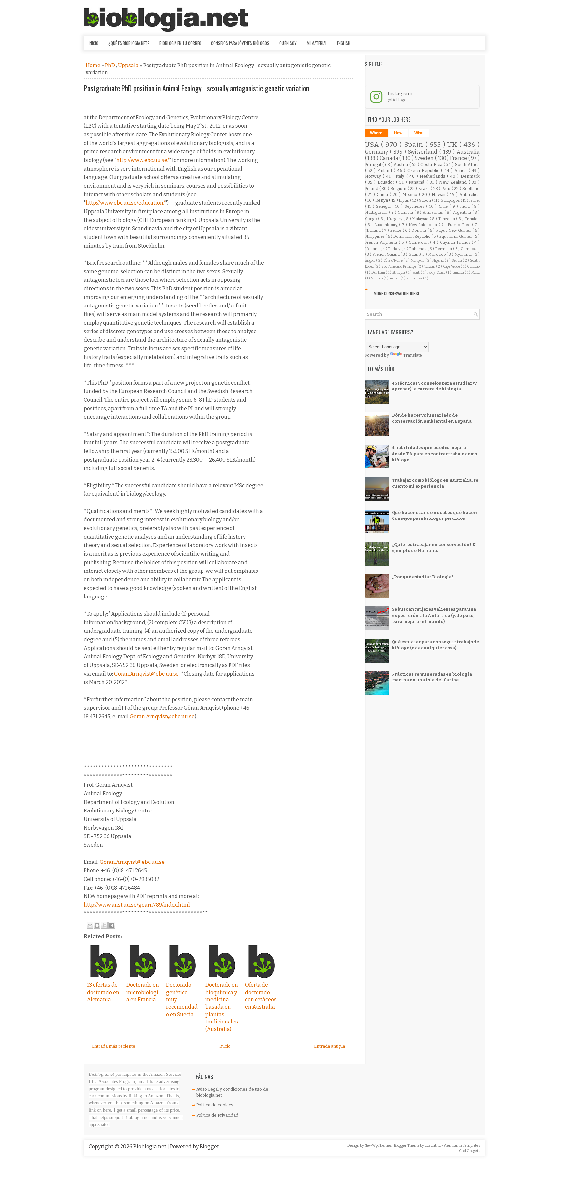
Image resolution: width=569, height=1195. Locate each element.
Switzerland (423, 152)
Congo (371, 218)
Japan (404, 200)
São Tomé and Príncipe (399, 266)
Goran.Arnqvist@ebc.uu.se (146, 674)
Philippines (375, 236)
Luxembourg (386, 224)
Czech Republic (424, 170)
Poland (372, 188)
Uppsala (129, 65)
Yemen (394, 278)
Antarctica (469, 194)
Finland (385, 170)
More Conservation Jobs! (396, 293)
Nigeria (438, 260)
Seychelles (415, 206)
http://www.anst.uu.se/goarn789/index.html (137, 905)
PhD (110, 65)
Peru (446, 188)
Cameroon (419, 242)
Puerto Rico (460, 224)
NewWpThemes (379, 1145)
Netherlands (433, 176)
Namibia (405, 212)
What (419, 133)
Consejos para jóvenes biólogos (240, 43)
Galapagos (450, 200)
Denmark (470, 176)
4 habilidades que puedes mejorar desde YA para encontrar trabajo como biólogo (434, 453)
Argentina (462, 212)
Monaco (377, 278)
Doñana (419, 230)
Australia (468, 152)
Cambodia (470, 248)
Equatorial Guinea (456, 236)
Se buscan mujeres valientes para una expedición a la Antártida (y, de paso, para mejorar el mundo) (434, 615)
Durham (378, 272)
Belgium (398, 188)
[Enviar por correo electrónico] (90, 925)
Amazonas (433, 212)
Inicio (93, 43)
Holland (373, 248)
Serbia (457, 260)
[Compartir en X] (104, 925)
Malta (475, 272)
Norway (374, 176)
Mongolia (418, 260)
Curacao (473, 266)
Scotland (471, 188)
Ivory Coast (436, 272)
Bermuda (444, 248)
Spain (414, 145)
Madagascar (377, 212)
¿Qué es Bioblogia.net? (128, 43)
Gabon (425, 200)
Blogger (209, 1146)
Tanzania (447, 218)
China (383, 194)
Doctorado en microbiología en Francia (142, 992)
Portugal (373, 164)
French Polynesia (382, 242)
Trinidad (472, 218)
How (398, 133)
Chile (444, 206)
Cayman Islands (456, 242)
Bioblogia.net (150, 1146)
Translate (412, 355)
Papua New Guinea (454, 230)
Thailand (373, 230)
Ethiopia (399, 272)
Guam (414, 254)
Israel (474, 200)
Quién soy (288, 43)
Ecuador (387, 182)
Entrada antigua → (332, 1046)
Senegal (384, 206)
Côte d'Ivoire (393, 260)
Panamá (417, 182)
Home (93, 65)
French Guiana (386, 254)
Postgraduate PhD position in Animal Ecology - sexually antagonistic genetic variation (196, 88)
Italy (401, 176)
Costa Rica (431, 164)
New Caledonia (424, 224)
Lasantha (433, 1145)
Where (376, 133)
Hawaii (439, 194)
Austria (401, 164)
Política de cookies (214, 1104)
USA (373, 145)
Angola (370, 260)
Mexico (410, 194)
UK (453, 145)
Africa (461, 170)
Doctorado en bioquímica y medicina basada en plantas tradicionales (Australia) (221, 1007)
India (465, 206)
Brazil (424, 188)
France (459, 158)
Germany (377, 152)
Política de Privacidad (217, 1115)
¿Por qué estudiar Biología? (423, 576)
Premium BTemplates (462, 1145)
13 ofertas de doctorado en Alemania (103, 992)
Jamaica (458, 272)
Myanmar (463, 254)
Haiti (417, 272)
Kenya (382, 200)
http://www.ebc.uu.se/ (142, 160)
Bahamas (418, 248)
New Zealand (453, 182)
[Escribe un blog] (97, 925)
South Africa (467, 164)
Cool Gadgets (469, 1151)
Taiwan (430, 266)
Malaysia (420, 218)
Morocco (437, 254)
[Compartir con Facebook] (111, 925)
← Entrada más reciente (110, 1046)
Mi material (317, 43)
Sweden (425, 158)
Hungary (395, 218)
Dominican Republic (412, 236)
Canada (390, 158)
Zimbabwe (414, 278)
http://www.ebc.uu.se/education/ (125, 203)
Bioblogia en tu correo (180, 43)
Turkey (394, 248)
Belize (396, 230)
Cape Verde (452, 266)
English (343, 43)
